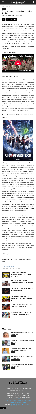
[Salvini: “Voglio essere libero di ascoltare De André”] (6, 343)
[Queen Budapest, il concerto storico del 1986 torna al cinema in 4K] (6, 299)
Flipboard (27, 404)
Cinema (8, 6)
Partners (20, 400)
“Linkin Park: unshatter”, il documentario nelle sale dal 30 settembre (21, 274)
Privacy (19, 402)
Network (14, 400)
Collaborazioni (21, 399)
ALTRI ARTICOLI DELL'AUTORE (11, 269)
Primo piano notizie (16, 360)
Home (3, 6)
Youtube (24, 406)
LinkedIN (12, 406)
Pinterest (18, 406)
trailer (3, 261)
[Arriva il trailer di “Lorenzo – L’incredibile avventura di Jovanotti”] (6, 283)
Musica (13, 344)
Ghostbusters (22, 259)
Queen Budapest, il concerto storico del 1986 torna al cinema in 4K (22, 298)
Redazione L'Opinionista (8, 15)
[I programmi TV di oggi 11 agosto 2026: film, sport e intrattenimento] (6, 359)
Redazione (8, 400)
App (25, 400)
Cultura (13, 352)
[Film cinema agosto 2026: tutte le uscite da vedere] (6, 291)
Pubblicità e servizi (10, 399)
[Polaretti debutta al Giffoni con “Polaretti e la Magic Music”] (6, 315)
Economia (14, 336)
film (16, 259)
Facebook (12, 404)
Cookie (24, 402)
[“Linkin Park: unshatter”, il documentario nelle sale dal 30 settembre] (6, 275)
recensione (28, 259)
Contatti (28, 399)
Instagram (21, 404)
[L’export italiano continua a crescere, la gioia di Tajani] (6, 335)
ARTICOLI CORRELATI (8, 266)
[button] (33, 2)
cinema (11, 259)
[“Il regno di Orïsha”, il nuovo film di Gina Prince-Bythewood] (6, 307)
